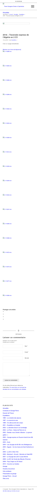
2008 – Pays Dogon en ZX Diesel (12, 461)
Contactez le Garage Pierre (11, 410)
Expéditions (21, 14)
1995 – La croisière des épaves (12, 418)
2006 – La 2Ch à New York (10, 452)
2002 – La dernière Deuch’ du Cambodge (15, 427)
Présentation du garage (9, 473)
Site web (27, 358)
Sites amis (6, 478)
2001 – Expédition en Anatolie (11, 425)
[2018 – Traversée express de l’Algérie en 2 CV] (16, 27)
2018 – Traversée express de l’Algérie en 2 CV (16, 35)
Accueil (11, 14)
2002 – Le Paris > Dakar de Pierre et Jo (14, 430)
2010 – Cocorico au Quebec (11, 464)
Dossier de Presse (8, 413)
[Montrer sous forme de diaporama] (12, 49)
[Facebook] (33, 492)
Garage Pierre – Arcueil (10, 476)
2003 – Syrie (6, 442)
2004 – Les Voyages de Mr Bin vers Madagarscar (17, 444)
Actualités (6, 12)
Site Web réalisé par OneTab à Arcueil (11, 491)
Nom (26, 346)
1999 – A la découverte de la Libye (13, 423)
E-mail (26, 352)
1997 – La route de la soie (10, 420)
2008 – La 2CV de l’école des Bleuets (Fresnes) (17, 459)
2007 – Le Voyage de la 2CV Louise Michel (15, 457)
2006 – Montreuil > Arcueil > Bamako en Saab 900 (17, 454)
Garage (5, 466)
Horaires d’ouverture (9, 469)
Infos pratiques (7, 471)
